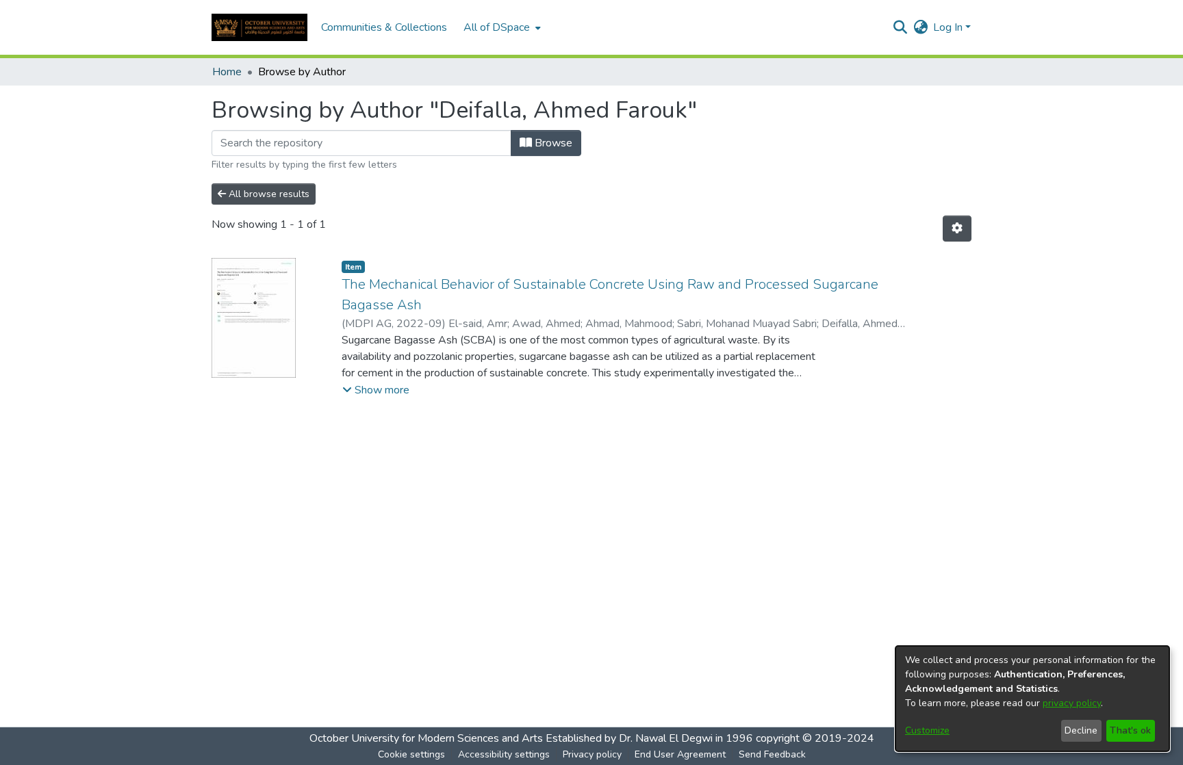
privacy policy (1072, 703)
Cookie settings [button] (411, 754)
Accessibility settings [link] (504, 754)
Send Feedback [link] (772, 754)
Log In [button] (949, 27)
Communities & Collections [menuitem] (384, 27)
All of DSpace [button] (496, 27)
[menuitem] (501, 27)
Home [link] (227, 71)
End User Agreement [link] (680, 754)
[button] (259, 27)
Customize (927, 730)
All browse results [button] (267, 193)
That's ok (1130, 730)
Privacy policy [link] (592, 754)
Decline (1081, 730)
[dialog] (1032, 698)
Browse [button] (552, 143)
